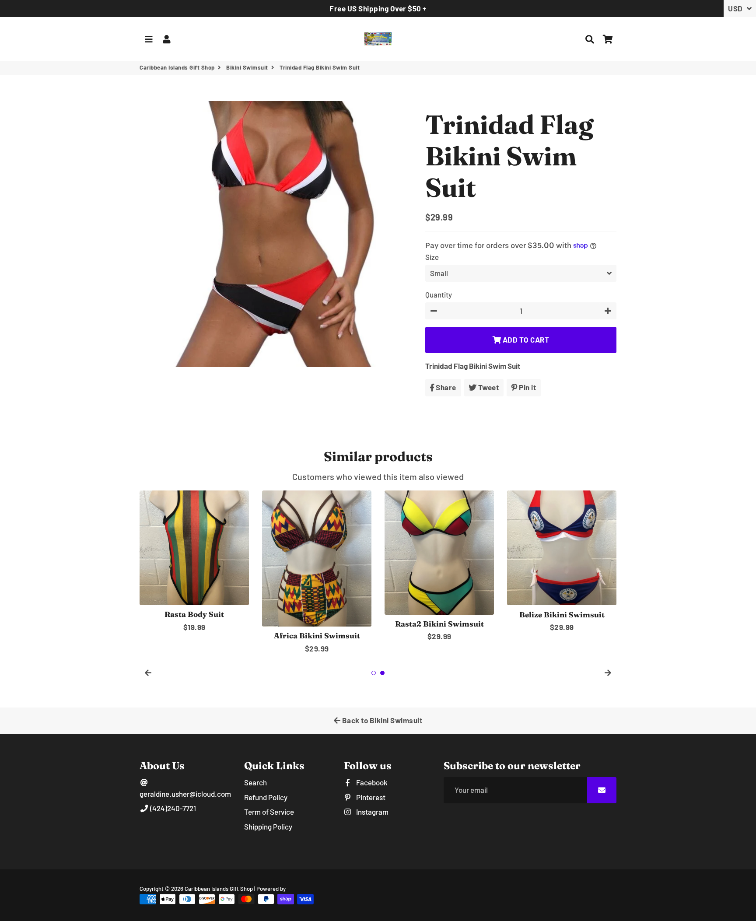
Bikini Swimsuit (247, 67)
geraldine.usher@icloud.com (185, 793)
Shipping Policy (268, 826)
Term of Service (269, 811)
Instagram (371, 811)
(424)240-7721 (172, 808)
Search (255, 782)
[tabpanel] (194, 561)
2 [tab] (382, 673)
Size (432, 256)
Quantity (438, 294)
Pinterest (370, 797)
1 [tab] (373, 673)
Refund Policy (265, 797)
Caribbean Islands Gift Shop (177, 67)
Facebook (371, 782)
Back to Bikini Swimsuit (381, 720)
